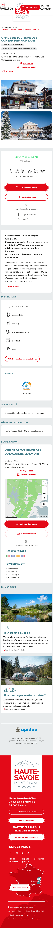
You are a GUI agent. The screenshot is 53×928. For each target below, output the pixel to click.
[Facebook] (11, 853)
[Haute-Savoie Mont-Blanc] (22, 10)
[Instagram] (17, 853)
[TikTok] (28, 853)
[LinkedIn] (22, 853)
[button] (26, 94)
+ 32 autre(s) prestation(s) (26, 176)
